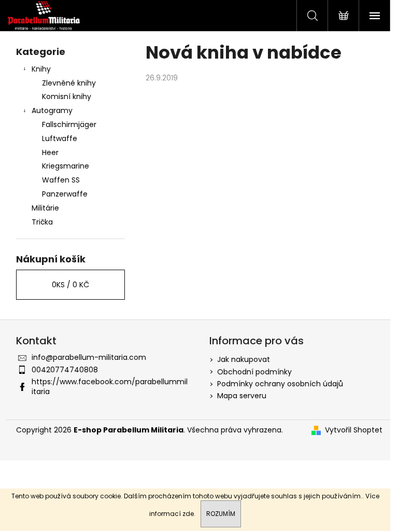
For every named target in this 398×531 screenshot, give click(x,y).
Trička (42, 222)
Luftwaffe (59, 138)
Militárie (45, 208)
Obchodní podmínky (254, 372)
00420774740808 (65, 370)
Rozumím (220, 513)
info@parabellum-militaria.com (89, 357)
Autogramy (52, 110)
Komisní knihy (66, 96)
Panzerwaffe (65, 194)
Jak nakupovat (243, 359)
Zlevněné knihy (69, 83)
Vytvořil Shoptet (353, 430)
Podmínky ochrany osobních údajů (280, 384)
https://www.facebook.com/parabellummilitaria (110, 386)
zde (188, 513)
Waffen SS (61, 180)
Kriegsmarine (65, 166)
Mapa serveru (241, 395)
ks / (70, 285)
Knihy (41, 69)
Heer (50, 152)
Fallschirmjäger (69, 124)
